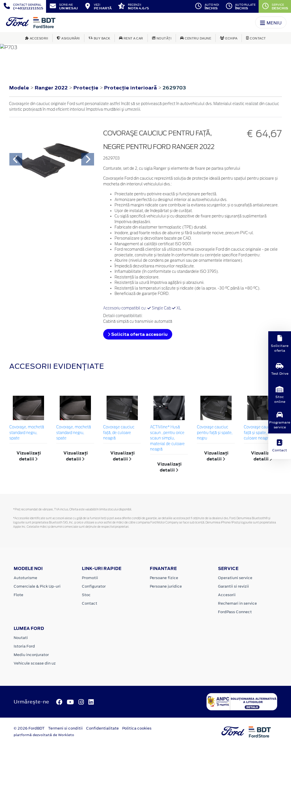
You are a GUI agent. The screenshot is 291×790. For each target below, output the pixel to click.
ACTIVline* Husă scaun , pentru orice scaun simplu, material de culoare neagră (167, 438)
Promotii (90, 578)
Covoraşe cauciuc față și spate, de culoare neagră (259, 433)
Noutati (21, 637)
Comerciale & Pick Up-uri (37, 586)
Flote (18, 595)
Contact (89, 603)
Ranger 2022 (51, 87)
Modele (19, 87)
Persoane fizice (164, 578)
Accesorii (227, 595)
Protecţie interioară (131, 87)
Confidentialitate (102, 728)
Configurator (94, 586)
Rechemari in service (237, 603)
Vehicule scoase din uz (35, 663)
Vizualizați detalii (28, 456)
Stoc (86, 595)
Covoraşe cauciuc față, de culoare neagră (118, 433)
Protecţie (86, 87)
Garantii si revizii (233, 586)
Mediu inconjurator (31, 654)
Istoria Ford (24, 646)
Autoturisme (25, 578)
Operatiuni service (235, 578)
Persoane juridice (166, 586)
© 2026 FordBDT (29, 728)
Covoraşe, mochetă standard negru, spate (26, 433)
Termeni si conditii (65, 728)
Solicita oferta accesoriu (139, 334)
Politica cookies (136, 728)
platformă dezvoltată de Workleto (44, 735)
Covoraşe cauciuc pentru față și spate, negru (214, 433)
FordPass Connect (235, 612)
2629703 (174, 87)
